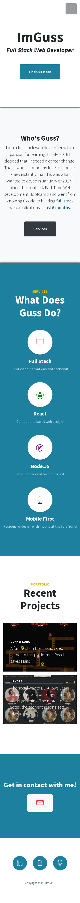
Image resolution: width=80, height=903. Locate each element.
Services (40, 229)
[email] (40, 803)
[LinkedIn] (20, 863)
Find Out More (40, 71)
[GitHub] (60, 863)
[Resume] (40, 863)
